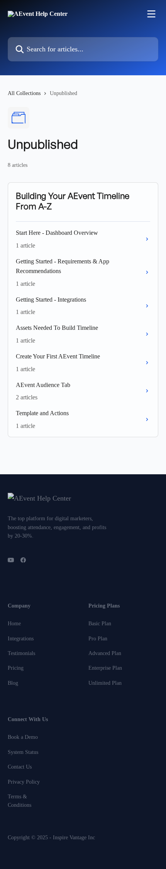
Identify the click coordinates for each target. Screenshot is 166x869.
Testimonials (21, 653)
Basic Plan (99, 623)
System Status (23, 752)
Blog (13, 683)
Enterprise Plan (105, 668)
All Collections (24, 93)
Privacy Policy (24, 782)
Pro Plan (97, 639)
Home (14, 623)
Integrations (21, 639)
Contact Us (20, 767)
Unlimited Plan (105, 683)
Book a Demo (23, 737)
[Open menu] (151, 14)
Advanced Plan (104, 653)
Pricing (16, 668)
